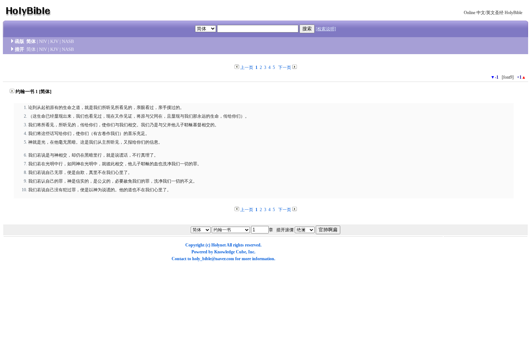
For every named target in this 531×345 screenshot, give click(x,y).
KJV (54, 41)
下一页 (284, 67)
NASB (68, 41)
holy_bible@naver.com (213, 258)
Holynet (218, 245)
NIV (43, 41)
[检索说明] (326, 28)
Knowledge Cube (230, 251)
